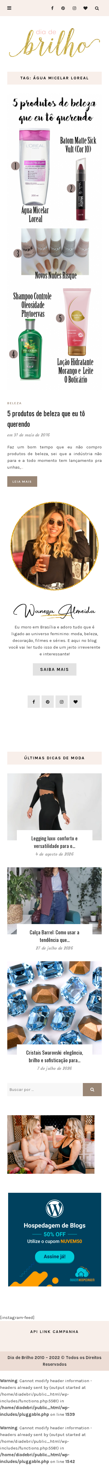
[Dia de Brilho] (54, 42)
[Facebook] (49, 8)
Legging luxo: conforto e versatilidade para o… (54, 842)
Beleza (14, 403)
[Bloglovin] (83, 8)
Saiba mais (54, 669)
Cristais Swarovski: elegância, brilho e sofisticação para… (54, 1056)
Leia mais (22, 481)
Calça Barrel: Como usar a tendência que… (54, 935)
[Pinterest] (61, 8)
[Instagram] (72, 8)
